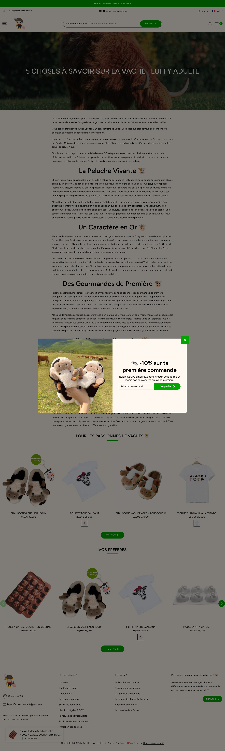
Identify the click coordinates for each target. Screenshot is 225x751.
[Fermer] (185, 340)
